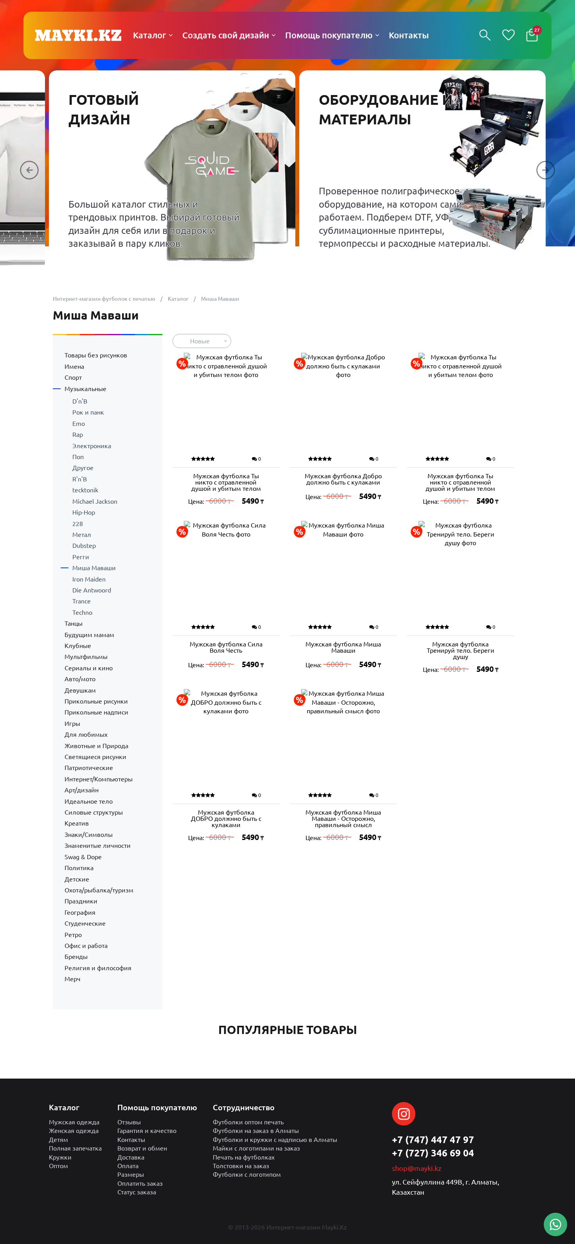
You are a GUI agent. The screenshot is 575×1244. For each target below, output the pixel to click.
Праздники (81, 901)
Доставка (130, 1157)
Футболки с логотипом (247, 1174)
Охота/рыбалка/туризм (99, 890)
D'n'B (79, 401)
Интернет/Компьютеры (99, 779)
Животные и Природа (96, 745)
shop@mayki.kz (416, 1168)
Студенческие (85, 923)
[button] (29, 170)
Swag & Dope (83, 856)
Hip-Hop (83, 512)
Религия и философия (98, 967)
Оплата (127, 1165)
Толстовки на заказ (241, 1165)
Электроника (91, 445)
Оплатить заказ (140, 1183)
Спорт (73, 377)
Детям (58, 1139)
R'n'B (79, 479)
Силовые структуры (94, 812)
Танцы (74, 623)
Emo (78, 423)
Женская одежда (74, 1130)
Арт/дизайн (82, 789)
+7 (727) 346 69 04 (433, 1153)
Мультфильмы (86, 656)
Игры (72, 723)
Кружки (60, 1157)
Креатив (77, 823)
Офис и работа (86, 945)
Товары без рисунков (96, 355)
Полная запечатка (75, 1148)
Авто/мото (80, 678)
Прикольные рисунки (96, 701)
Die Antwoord (91, 590)
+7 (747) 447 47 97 (433, 1139)
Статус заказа (136, 1192)
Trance (81, 601)
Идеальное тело (89, 801)
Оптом (58, 1165)
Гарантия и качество (146, 1130)
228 (77, 523)
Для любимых (86, 734)
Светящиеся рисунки (95, 756)
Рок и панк (88, 412)
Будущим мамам (89, 634)
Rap (77, 434)
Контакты (131, 1139)
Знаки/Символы (89, 834)
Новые (200, 341)
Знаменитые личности (98, 845)
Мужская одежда (74, 1122)
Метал (81, 534)
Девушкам (80, 690)
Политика (79, 867)
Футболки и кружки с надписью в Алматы (275, 1139)
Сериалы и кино (89, 667)
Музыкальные (85, 388)
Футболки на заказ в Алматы (256, 1130)
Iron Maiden (89, 579)
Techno (82, 612)
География (80, 912)
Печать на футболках (244, 1157)
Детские (77, 879)
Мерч (73, 978)
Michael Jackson (94, 501)
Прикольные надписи (96, 712)
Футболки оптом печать (248, 1122)
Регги (80, 556)
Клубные (78, 645)
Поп (78, 456)
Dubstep (84, 545)
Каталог (178, 299)
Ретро (73, 934)
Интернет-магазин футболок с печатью (104, 299)
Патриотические (89, 767)
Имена (74, 366)
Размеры (130, 1174)
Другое (82, 467)
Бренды (76, 956)
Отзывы (129, 1122)
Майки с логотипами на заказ (256, 1148)
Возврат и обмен (142, 1148)
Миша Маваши (94, 567)
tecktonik (85, 490)
